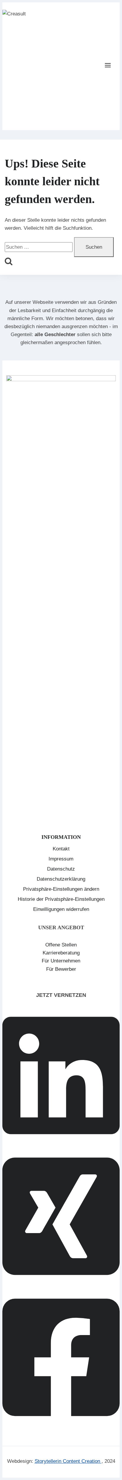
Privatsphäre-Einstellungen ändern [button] (61, 889)
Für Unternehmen (61, 961)
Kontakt (61, 849)
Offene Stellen (61, 945)
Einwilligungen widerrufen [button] (61, 909)
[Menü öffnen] (111, 66)
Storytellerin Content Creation (68, 1461)
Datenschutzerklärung (61, 879)
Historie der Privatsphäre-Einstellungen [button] (61, 899)
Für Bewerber (61, 969)
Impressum (61, 859)
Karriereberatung (61, 953)
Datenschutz (61, 869)
